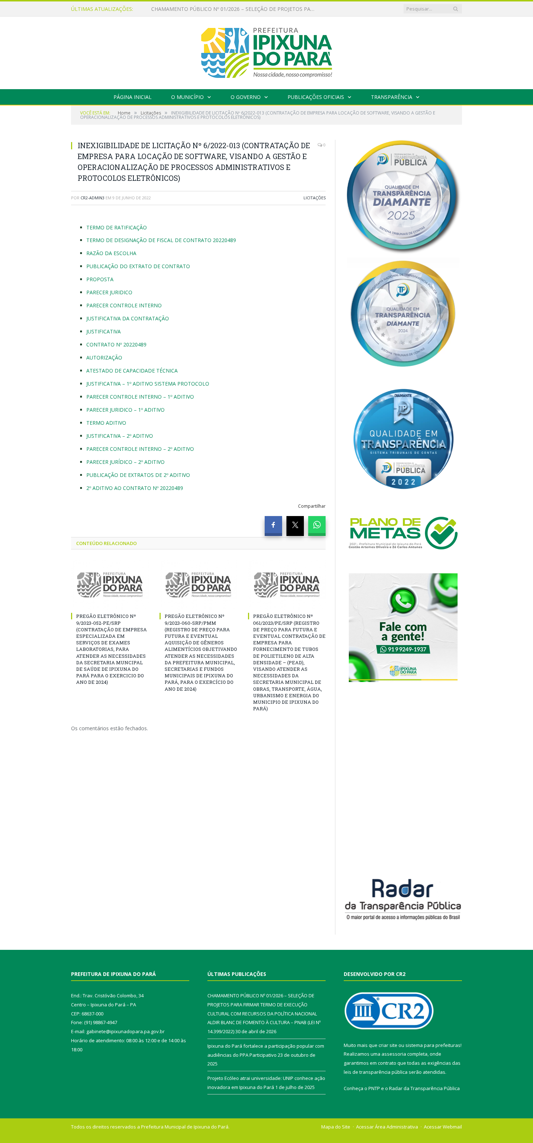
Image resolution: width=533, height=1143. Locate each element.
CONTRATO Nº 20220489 (116, 344)
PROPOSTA (99, 279)
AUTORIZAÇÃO (104, 357)
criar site (388, 1045)
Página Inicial (132, 96)
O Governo (246, 96)
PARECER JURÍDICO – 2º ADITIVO (125, 461)
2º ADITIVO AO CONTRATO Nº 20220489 (134, 488)
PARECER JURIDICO (109, 292)
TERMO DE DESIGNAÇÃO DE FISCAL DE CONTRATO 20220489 (161, 240)
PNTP (374, 1088)
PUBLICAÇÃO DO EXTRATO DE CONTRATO (138, 266)
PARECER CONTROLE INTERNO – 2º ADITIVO (140, 448)
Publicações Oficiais (316, 96)
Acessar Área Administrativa (387, 1126)
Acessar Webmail (443, 1126)
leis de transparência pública (376, 1072)
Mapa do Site (335, 1126)
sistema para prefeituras (432, 1045)
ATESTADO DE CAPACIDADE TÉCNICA (132, 370)
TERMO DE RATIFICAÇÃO (116, 227)
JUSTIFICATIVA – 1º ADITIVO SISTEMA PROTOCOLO (147, 383)
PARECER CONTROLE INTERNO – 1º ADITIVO (140, 396)
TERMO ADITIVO (106, 422)
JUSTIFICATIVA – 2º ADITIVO (119, 435)
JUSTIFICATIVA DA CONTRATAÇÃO (127, 318)
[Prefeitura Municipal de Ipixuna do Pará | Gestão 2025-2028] (266, 51)
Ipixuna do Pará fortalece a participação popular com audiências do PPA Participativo (234, 9)
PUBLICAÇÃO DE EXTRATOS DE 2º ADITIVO (138, 474)
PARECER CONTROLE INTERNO (124, 305)
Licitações (314, 197)
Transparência (391, 96)
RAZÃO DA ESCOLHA (111, 253)
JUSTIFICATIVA (103, 331)
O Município (187, 96)
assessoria (393, 1054)
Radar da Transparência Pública (424, 1088)
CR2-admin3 (92, 197)
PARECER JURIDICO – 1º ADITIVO (125, 409)
